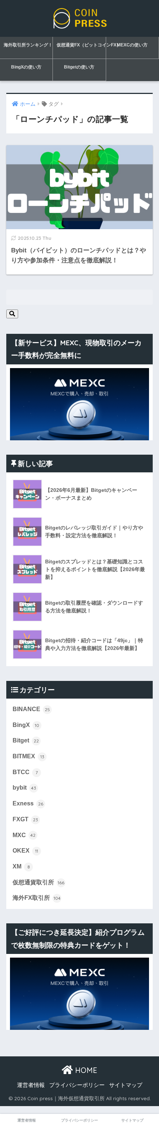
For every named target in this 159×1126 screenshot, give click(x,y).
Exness (28, 803)
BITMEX (28, 756)
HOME (85, 1070)
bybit (24, 787)
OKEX (25, 850)
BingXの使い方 (26, 67)
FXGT (25, 819)
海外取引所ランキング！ (28, 45)
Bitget (26, 740)
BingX (26, 725)
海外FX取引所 (37, 898)
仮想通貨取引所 (38, 882)
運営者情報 (31, 1085)
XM (21, 866)
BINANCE (31, 709)
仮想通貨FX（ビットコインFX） (81, 45)
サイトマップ (125, 1085)
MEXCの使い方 (132, 45)
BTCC (25, 772)
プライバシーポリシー (77, 1085)
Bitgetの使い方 (79, 67)
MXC (24, 835)
